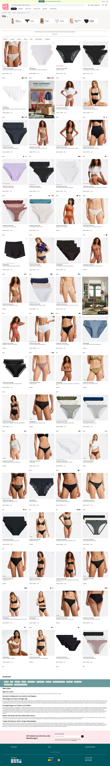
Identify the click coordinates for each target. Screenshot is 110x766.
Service (49, 746)
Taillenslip (6, 681)
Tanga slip (24, 681)
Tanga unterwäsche (8, 684)
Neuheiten (21, 8)
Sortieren (5, 39)
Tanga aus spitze (77, 681)
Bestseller (45, 8)
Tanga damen (69, 681)
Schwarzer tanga (31, 681)
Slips (28, 12)
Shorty (11, 681)
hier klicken (74, 740)
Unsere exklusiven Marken (90, 746)
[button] (106, 5)
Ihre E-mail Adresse (59, 734)
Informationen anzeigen (55, 752)
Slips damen (48, 681)
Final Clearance (53, 8)
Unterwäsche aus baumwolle (59, 681)
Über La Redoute (14, 746)
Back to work (28, 8)
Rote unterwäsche (40, 681)
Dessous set (17, 681)
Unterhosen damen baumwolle (20, 684)
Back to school (37, 8)
